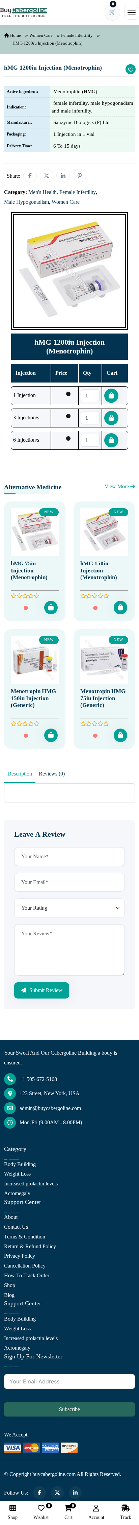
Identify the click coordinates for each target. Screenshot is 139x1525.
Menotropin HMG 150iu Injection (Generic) (33, 698)
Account (96, 1517)
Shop (9, 1285)
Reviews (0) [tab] (52, 774)
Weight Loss (17, 1174)
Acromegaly (17, 1193)
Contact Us (16, 1227)
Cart (68, 1512)
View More (117, 486)
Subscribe (69, 1409)
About (11, 1217)
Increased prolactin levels (31, 1183)
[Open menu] (131, 12)
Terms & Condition (24, 1236)
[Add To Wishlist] (131, 69)
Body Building (20, 1164)
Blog (9, 1295)
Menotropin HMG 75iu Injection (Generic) (103, 698)
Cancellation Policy (25, 1266)
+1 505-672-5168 (38, 1079)
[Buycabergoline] (23, 12)
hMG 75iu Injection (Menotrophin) (29, 570)
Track (125, 1517)
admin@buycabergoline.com (50, 1108)
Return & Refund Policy (30, 1246)
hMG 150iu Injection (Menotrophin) (98, 570)
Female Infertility (77, 35)
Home (15, 35)
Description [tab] (19, 774)
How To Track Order (26, 1275)
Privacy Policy (19, 1256)
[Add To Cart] (51, 607)
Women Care (41, 35)
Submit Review (45, 990)
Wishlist (41, 1512)
